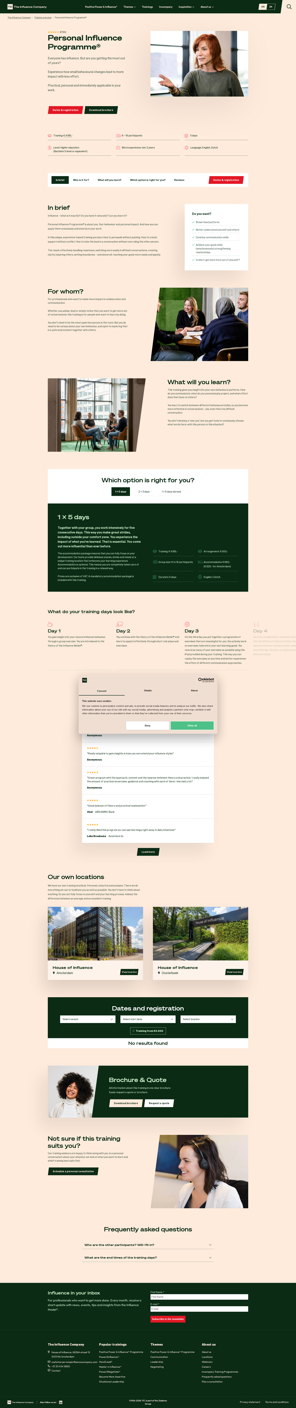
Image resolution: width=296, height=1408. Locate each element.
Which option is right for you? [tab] (148, 180)
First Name (157, 1292)
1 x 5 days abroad (171, 491)
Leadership (156, 1361)
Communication (159, 1356)
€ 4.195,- (67, 135)
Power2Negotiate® (109, 1371)
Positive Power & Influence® (101, 6)
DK (271, 6)
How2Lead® (105, 1361)
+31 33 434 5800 (60, 1366)
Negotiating (157, 1366)
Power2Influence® (109, 1356)
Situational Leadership (111, 1381)
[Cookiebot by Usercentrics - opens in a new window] (200, 680)
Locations (207, 1356)
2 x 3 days (144, 491)
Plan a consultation (212, 1381)
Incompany (166, 6)
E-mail (154, 1304)
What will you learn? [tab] (110, 180)
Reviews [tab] (179, 180)
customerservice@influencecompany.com (74, 1362)
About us (206, 6)
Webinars (207, 1361)
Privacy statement (250, 1402)
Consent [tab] (101, 690)
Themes (128, 6)
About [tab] (194, 690)
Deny (147, 725)
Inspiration (185, 6)
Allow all (192, 725)
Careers (206, 1366)
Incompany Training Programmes (220, 1371)
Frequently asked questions (217, 1376)
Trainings (147, 6)
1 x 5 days (120, 491)
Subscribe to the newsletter (168, 1319)
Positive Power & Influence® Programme (121, 1351)
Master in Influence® (110, 1366)
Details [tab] (148, 690)
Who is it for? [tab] (81, 180)
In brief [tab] (60, 180)
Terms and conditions (277, 1402)
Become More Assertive (112, 1376)
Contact (55, 1370)
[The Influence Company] (27, 7)
